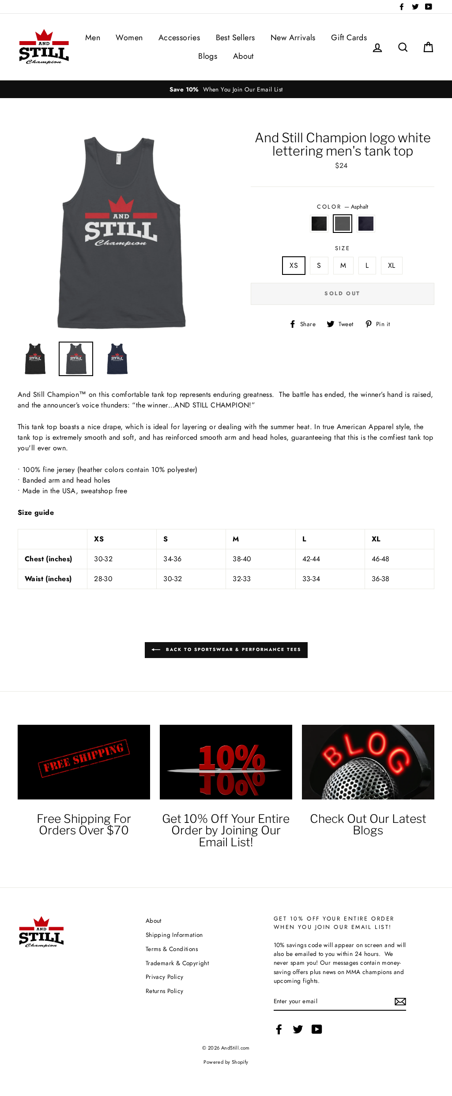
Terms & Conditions (172, 948)
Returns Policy (165, 990)
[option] (226, 89)
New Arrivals (293, 37)
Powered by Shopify (225, 1062)
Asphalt (342, 223)
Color (342, 206)
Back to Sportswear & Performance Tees (232, 650)
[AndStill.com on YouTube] (317, 1029)
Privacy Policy (165, 976)
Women (129, 37)
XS (294, 265)
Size (342, 248)
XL (392, 265)
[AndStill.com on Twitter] (298, 1029)
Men (92, 37)
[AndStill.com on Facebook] (279, 1029)
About (243, 56)
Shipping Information (174, 934)
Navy (366, 223)
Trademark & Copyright (177, 963)
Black (319, 223)
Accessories (179, 37)
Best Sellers (235, 37)
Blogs (207, 56)
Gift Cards (349, 37)
